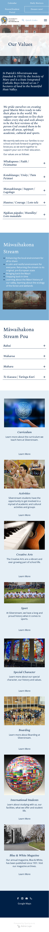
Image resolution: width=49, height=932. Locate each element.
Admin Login (26, 926)
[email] (26, 898)
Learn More (24, 454)
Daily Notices (36, 3)
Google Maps (24, 903)
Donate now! (37, 9)
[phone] (31, 898)
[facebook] (18, 898)
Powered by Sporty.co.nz (24, 923)
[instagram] (22, 898)
